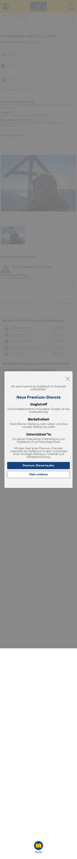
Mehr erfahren (38, 474)
